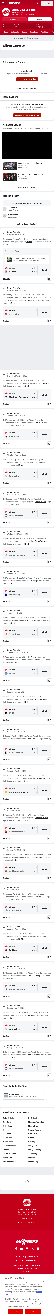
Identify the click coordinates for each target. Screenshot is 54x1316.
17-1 (21, 504)
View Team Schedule (26, 88)
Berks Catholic (32, 739)
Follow (40, 19)
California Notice (34, 1265)
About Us (20, 1256)
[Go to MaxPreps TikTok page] (15, 1249)
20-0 (26, 702)
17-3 (21, 899)
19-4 (12, 583)
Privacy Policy (32, 1261)
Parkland (37, 936)
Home (6, 32)
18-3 (15, 978)
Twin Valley (39, 462)
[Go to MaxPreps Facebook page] (38, 1249)
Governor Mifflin (41, 817)
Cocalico (6, 1130)
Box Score (6, 278)
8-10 (21, 939)
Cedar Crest (7, 1126)
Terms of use (17, 1265)
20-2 (13, 741)
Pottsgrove (32, 1133)
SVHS (11, 713)
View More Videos (26, 187)
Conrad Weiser (40, 501)
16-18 (26, 386)
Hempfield (39, 423)
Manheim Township (42, 383)
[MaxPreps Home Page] (14, 38)
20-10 (26, 544)
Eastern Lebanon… (10, 1145)
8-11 (26, 781)
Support (26, 1271)
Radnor (29, 242)
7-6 (14, 860)
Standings (34, 32)
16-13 (12, 623)
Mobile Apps (32, 1256)
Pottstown (32, 1137)
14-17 (7, 244)
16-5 (13, 1057)
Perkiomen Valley (34, 857)
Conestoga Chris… (10, 1133)
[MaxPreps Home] (14, 3)
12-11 (12, 303)
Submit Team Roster (26, 223)
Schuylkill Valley (41, 699)
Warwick (31, 1157)
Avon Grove (31, 620)
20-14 (21, 425)
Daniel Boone (40, 897)
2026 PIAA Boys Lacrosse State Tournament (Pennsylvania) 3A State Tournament (29, 259)
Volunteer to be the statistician (27, 115)
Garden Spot (7, 1157)
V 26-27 (13, 19)
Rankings (45, 32)
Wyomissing (32, 581)
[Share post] (49, 279)
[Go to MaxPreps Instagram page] (27, 1249)
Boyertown (7, 1122)
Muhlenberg (33, 1126)
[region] (27, 1295)
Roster (24, 32)
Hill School (32, 1118)
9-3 (20, 465)
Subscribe (19, 1261)
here (40, 203)
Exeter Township (41, 541)
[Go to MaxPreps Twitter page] (32, 1249)
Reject (32, 1311)
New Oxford (32, 300)
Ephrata (6, 1149)
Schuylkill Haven (34, 1145)
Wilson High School (27, 1209)
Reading (31, 1141)
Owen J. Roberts (34, 1130)
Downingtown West (42, 778)
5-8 (11, 1018)
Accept (15, 1311)
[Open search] (37, 3)
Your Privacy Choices (27, 1268)
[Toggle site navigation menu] (3, 3)
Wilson (12, 268)
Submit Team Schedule (27, 79)
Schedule (15, 32)
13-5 (26, 820)
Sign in (47, 3)
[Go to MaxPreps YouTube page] (21, 1249)
